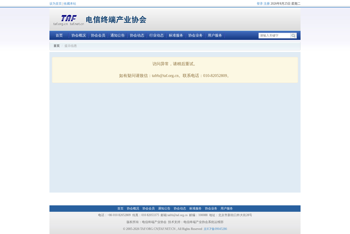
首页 (59, 35)
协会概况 (78, 35)
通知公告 (117, 35)
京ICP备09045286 (215, 229)
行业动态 (156, 35)
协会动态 (137, 35)
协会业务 (195, 35)
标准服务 (176, 35)
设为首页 (55, 3)
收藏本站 (70, 3)
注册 (267, 3)
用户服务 (215, 35)
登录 (260, 3)
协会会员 (98, 35)
